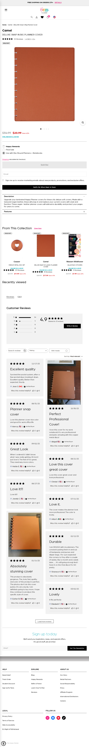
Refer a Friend (36, 684)
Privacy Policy (7, 716)
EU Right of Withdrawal (10, 729)
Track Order (6, 679)
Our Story (63, 675)
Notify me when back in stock (44, 187)
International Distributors (69, 696)
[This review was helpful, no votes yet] (33, 391)
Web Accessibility (8, 725)
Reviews (34, 692)
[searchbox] (15, 350)
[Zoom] (83, 122)
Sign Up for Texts (8, 688)
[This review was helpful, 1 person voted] (33, 603)
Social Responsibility (67, 684)
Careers (63, 701)
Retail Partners (65, 679)
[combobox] (38, 351)
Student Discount (8, 684)
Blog (32, 675)
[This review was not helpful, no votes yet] (37, 391)
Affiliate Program (66, 692)
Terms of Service (8, 720)
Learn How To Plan (38, 688)
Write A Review (72, 326)
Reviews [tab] (10, 297)
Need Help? (6, 675)
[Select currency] (55, 17)
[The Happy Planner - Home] (44, 10)
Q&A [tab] (19, 297)
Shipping (5, 159)
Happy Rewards (37, 679)
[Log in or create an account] (36, 17)
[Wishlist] (42, 17)
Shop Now (37, 228)
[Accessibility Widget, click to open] (3, 743)
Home (4, 25)
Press (62, 688)
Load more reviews (44, 621)
